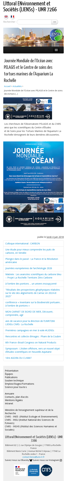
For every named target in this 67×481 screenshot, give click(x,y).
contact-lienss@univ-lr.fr (33, 457)
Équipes (9, 373)
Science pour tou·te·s (16, 387)
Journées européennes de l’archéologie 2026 (28, 268)
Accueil (7, 86)
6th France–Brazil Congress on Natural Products (30, 342)
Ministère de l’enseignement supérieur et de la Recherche (29, 411)
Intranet (9, 403)
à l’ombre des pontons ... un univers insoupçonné (31, 283)
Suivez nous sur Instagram (46, 460)
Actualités (17, 86)
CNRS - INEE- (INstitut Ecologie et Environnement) (31, 416)
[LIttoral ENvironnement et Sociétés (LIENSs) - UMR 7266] (6, 16)
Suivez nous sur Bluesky (17, 460)
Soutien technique (14, 380)
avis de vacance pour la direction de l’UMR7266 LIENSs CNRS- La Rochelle (30, 322)
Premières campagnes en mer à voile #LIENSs (29, 330)
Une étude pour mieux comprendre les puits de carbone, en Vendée (30, 251)
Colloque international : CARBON (22, 243)
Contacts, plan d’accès (16, 396)
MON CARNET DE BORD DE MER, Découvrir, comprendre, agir (29, 313)
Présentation (11, 370)
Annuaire (9, 393)
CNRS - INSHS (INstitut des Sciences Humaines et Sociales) (31, 428)
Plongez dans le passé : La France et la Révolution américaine (31, 260)
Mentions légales (14, 400)
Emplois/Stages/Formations (19, 383)
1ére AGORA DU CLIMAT (18, 357)
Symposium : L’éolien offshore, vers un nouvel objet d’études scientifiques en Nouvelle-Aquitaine (32, 350)
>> (54, 21)
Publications (11, 377)
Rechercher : (9, 21)
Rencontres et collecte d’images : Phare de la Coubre (33, 336)
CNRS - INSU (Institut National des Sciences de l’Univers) (29, 421)
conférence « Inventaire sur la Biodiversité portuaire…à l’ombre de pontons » (33, 304)
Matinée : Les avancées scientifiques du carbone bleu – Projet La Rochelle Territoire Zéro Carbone (33, 276)
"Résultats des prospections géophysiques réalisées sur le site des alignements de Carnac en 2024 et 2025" (32, 293)
